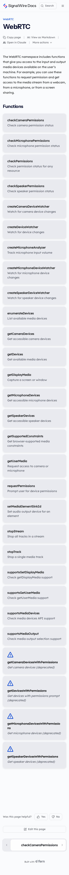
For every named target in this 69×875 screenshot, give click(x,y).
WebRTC (8, 19)
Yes (43, 816)
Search (49, 5)
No (58, 816)
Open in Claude (16, 42)
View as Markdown (43, 37)
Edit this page (36, 829)
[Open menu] (62, 6)
